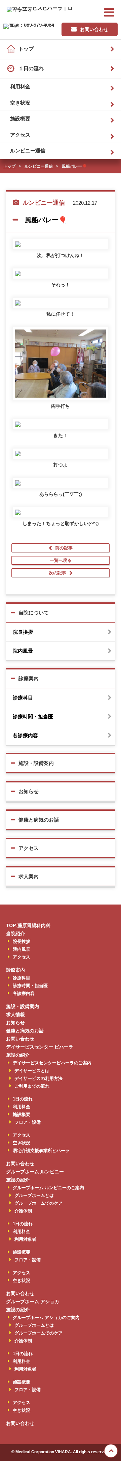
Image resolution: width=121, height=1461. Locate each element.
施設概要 (20, 118)
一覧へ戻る (61, 560)
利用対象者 (25, 1239)
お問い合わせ (94, 29)
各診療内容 (25, 735)
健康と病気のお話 (38, 820)
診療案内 (28, 678)
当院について (33, 612)
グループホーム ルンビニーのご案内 (48, 1187)
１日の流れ (31, 68)
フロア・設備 (27, 1122)
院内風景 (23, 651)
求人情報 (15, 1014)
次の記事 (57, 572)
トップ (26, 49)
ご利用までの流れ (31, 1086)
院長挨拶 (23, 632)
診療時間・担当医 (33, 716)
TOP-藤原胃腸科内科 (28, 925)
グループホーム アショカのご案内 (46, 1317)
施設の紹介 (18, 1055)
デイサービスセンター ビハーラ (39, 1047)
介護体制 (23, 1210)
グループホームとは (34, 1195)
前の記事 (64, 547)
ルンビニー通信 (27, 150)
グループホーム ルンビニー (35, 1171)
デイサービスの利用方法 (38, 1078)
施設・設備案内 (36, 763)
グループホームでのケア (38, 1203)
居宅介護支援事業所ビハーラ (41, 1150)
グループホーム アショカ (32, 1301)
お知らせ (28, 791)
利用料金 (20, 86)
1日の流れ (23, 1098)
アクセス (20, 135)
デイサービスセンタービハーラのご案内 (52, 1062)
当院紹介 (15, 933)
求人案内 (28, 876)
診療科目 (23, 697)
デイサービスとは (31, 1070)
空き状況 (20, 103)
